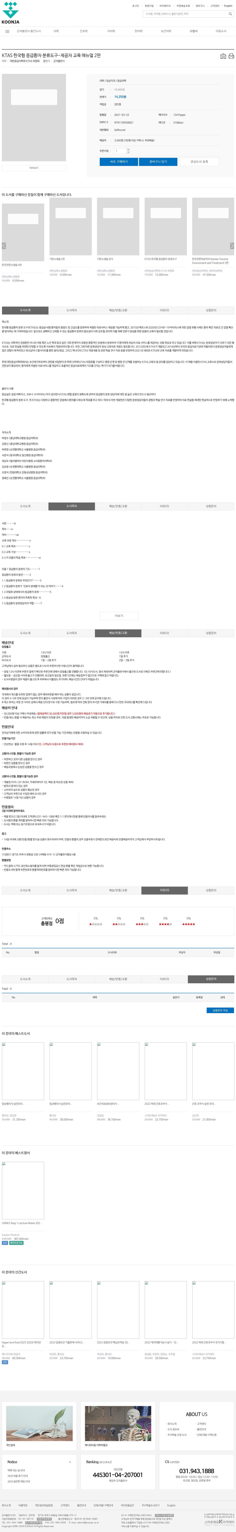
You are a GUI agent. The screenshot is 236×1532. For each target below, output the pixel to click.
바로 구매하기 (119, 162)
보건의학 (166, 31)
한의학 (139, 31)
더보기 (119, 616)
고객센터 (215, 6)
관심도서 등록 (199, 162)
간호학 (84, 31)
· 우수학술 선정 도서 (176, 1434)
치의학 (111, 31)
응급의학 (121, 80)
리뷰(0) (164, 310)
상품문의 (211, 310)
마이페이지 (165, 6)
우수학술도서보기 (150, 1505)
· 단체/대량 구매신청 (205, 1434)
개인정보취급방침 (44, 1505)
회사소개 (6, 1505)
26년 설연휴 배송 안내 (19, 1481)
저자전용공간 (127, 1505)
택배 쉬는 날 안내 (16, 1470)
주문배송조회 (183, 6)
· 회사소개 (171, 1423)
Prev (4, 246)
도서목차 (72, 310)
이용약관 (22, 1505)
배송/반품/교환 (118, 310)
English (228, 6)
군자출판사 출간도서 (29, 31)
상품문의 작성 (220, 1010)
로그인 (135, 6)
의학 (56, 31)
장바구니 (200, 6)
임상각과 (110, 80)
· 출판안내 (200, 1429)
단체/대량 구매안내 (103, 1505)
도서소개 (25, 310)
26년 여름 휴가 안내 (18, 1476)
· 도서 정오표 (172, 1429)
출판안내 (81, 1505)
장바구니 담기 (158, 162)
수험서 (193, 31)
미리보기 (34, 168)
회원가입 (149, 6)
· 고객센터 (200, 1423)
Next (232, 246)
